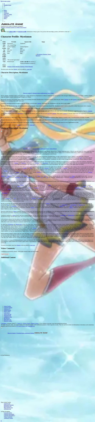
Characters (6, 13)
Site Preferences (6, 355)
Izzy (15, 198)
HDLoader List (7, 319)
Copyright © (4, 323)
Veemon (35, 228)
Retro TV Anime (8, 14)
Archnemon (64, 205)
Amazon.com (7, 403)
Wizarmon (36, 163)
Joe (47, 177)
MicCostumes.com (8, 407)
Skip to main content (5, 1)
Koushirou (8, 198)
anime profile (12, 31)
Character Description (9, 414)
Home (5, 10)
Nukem (18, 125)
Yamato (25, 168)
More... (5, 18)
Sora (80, 157)
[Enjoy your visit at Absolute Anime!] (12, 24)
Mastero (15, 69)
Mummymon (82, 205)
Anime (5, 11)
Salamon (75, 99)
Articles (5, 17)
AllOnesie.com (7, 409)
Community (6, 15)
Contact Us (19, 323)
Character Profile (8, 412)
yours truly (29, 69)
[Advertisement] (45, 282)
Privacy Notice (26, 323)
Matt (31, 168)
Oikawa (48, 203)
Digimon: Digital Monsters (13, 66)
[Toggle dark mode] (4, 8)
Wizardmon (20, 113)
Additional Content (8, 418)
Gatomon (66, 99)
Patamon (65, 168)
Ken (8, 205)
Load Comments (5, 254)
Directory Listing (8, 321)
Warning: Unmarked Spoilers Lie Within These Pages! (13, 27)
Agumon (34, 198)
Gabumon (46, 168)
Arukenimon (73, 205)
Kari (49, 113)
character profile (22, 31)
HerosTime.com (7, 406)
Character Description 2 (9, 415)
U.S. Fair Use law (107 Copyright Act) (25, 326)
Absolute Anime (7, 5)
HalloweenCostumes (9, 405)
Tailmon (16, 163)
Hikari (38, 176)
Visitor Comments (8, 416)
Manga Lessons (35, 323)
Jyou (42, 177)
